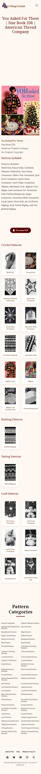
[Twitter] (33, 757)
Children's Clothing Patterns (8, 652)
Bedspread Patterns (28, 639)
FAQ (18, 752)
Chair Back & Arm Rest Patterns (28, 647)
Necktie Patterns (27, 694)
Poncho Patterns (27, 705)
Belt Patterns (5, 643)
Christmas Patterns (28, 651)
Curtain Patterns (26, 660)
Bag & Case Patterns (8, 635)
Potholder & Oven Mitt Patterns (9, 709)
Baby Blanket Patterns (9, 632)
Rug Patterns (5, 714)
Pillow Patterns (6, 699)
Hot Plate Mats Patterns (9, 687)
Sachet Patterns (26, 714)
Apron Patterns (26, 627)
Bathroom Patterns (8, 639)
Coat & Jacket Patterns (29, 657)
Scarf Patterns (6, 717)
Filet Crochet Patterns (28, 669)
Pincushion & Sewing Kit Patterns (29, 700)
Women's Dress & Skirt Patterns (9, 732)
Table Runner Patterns (9, 724)
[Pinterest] (7, 757)
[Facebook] (20, 757)
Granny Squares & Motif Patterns (9, 679)
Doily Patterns (6, 664)
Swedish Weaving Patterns (30, 721)
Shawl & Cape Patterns (29, 717)
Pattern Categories (8, 623)
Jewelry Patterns (26, 687)
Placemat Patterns (7, 705)
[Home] (13, 4)
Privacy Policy (29, 752)
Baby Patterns (26, 632)
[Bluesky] (14, 757)
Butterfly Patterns (7, 646)
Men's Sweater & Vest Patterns (8, 695)
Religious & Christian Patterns (28, 709)
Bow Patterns (25, 643)
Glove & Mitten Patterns (29, 675)
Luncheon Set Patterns (29, 691)
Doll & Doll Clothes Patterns (27, 665)
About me (9, 752)
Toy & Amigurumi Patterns (30, 728)
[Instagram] (27, 757)
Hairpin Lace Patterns (28, 678)
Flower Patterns (6, 675)
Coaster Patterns (7, 657)
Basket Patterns (26, 635)
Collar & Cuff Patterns (9, 660)
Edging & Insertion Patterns (7, 670)
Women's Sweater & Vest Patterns (29, 732)
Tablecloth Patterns (28, 724)
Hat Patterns (5, 683)
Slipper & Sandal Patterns (10, 721)
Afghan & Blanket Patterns (30, 623)
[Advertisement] (20, 59)
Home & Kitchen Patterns (30, 683)
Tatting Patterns (7, 728)
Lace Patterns (6, 691)
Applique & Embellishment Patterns (10, 627)
